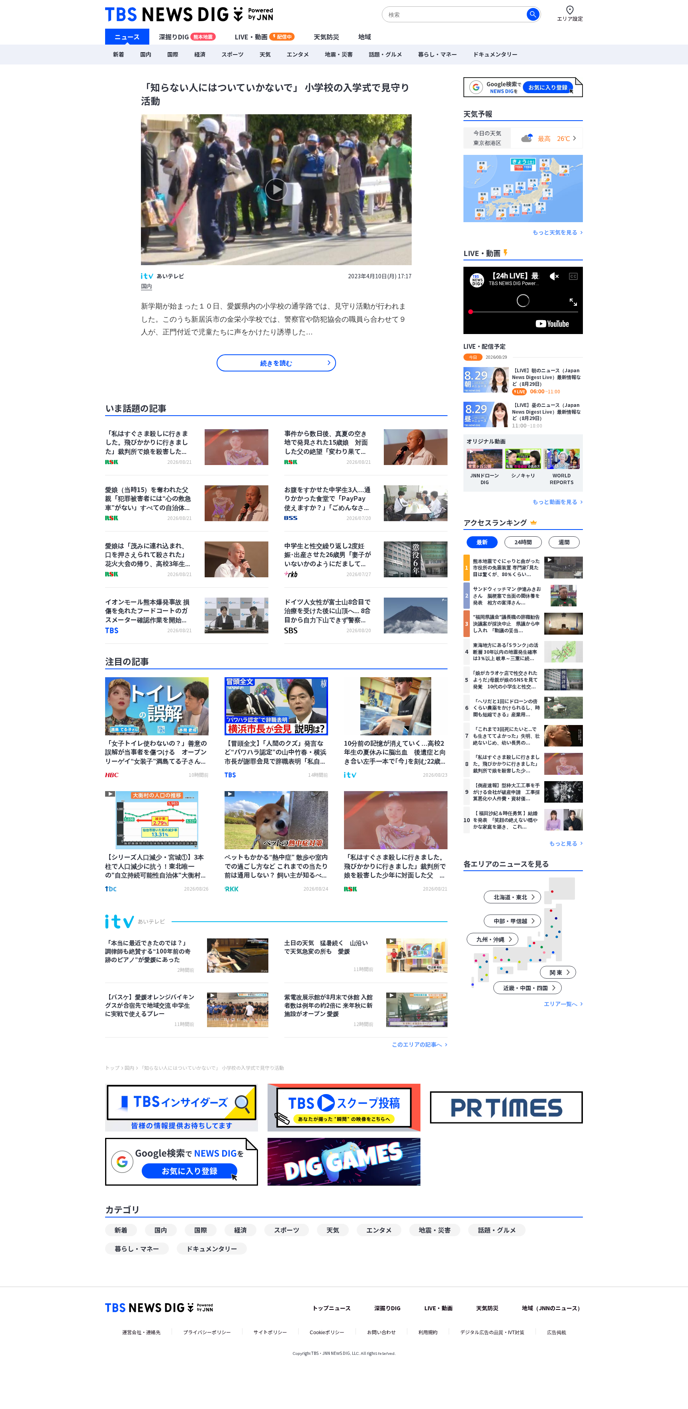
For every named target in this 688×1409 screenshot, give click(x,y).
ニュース (127, 36)
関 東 (556, 972)
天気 (265, 54)
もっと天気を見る (555, 232)
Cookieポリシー (327, 1332)
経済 (199, 54)
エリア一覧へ (560, 1004)
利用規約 (428, 1332)
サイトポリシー (270, 1332)
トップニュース (331, 1308)
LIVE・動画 (263, 36)
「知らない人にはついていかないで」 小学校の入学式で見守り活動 (211, 1068)
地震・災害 (339, 54)
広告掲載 (556, 1332)
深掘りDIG (186, 36)
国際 (172, 54)
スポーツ (232, 54)
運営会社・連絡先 (141, 1332)
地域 (364, 36)
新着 (118, 54)
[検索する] (533, 14)
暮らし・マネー (437, 54)
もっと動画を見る (555, 502)
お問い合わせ (381, 1332)
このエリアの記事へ (417, 1044)
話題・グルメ (385, 54)
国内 (145, 54)
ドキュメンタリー (495, 54)
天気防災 (326, 36)
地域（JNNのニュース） (552, 1308)
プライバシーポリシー (207, 1332)
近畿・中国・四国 (525, 988)
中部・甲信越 (510, 921)
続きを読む (276, 362)
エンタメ (298, 54)
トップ (112, 1068)
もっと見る (563, 843)
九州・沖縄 (490, 939)
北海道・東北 (510, 897)
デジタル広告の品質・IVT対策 (492, 1332)
